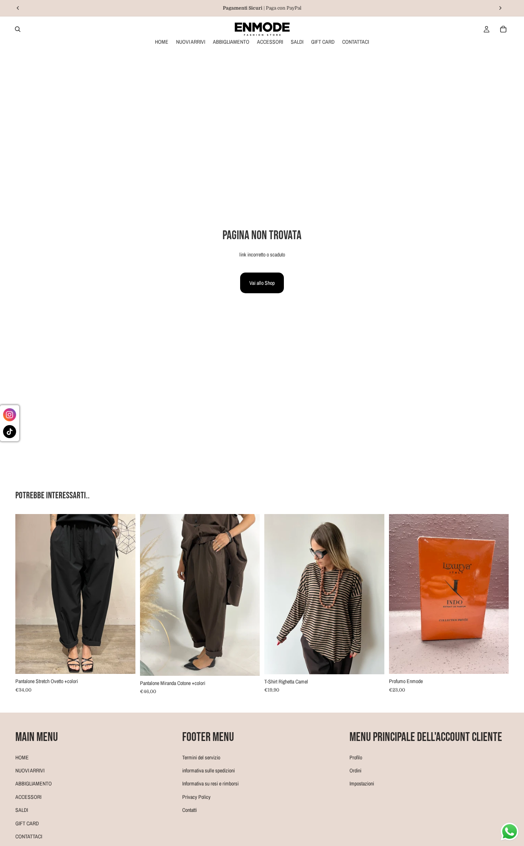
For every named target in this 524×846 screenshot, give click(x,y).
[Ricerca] (17, 29)
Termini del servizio (201, 757)
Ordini (355, 770)
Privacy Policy (196, 796)
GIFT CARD (27, 823)
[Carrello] (503, 29)
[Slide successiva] (123, 594)
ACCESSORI (28, 796)
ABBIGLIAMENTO (33, 783)
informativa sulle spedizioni (208, 770)
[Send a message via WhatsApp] (509, 831)
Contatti (189, 810)
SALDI (21, 810)
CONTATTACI (28, 836)
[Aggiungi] (372, 662)
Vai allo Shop (262, 282)
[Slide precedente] (26, 594)
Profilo (355, 757)
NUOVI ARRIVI (29, 770)
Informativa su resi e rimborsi (210, 783)
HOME (22, 757)
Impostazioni (361, 783)
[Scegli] (123, 662)
